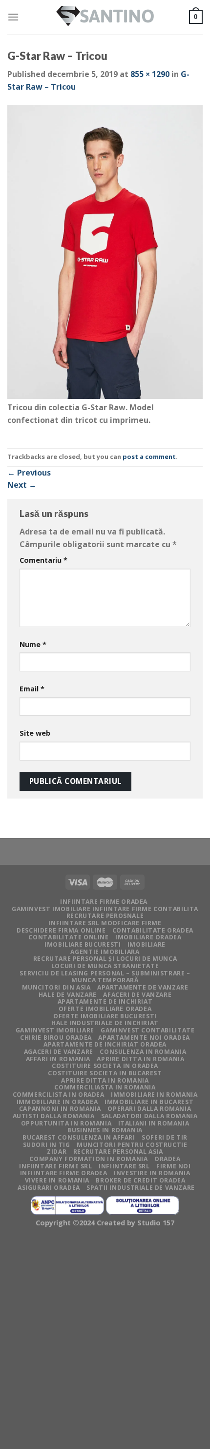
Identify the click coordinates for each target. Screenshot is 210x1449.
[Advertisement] (105, 1340)
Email (32, 688)
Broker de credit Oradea (140, 1180)
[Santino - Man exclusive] (105, 17)
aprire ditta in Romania (140, 1059)
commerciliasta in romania (104, 1087)
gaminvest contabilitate (147, 1030)
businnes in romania (105, 1130)
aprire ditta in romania (104, 1080)
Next (22, 484)
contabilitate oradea (152, 930)
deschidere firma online (61, 930)
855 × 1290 (149, 74)
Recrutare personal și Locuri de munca (105, 958)
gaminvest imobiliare (55, 1030)
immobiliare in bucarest (149, 1102)
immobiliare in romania (154, 1094)
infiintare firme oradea (103, 901)
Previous (29, 472)
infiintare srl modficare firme (104, 923)
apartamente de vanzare (142, 987)
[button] (105, 253)
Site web (35, 733)
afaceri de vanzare (137, 995)
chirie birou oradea (56, 1037)
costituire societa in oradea (105, 1066)
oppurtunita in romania (66, 1123)
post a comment (149, 456)
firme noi (173, 1166)
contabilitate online (68, 937)
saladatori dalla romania (149, 1116)
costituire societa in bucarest (105, 1073)
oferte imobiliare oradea (105, 1009)
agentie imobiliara (104, 952)
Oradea (167, 1159)
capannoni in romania (60, 1109)
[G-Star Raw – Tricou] (105, 252)
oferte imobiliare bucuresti (105, 1016)
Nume (33, 644)
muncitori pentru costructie (132, 1145)
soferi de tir (165, 1137)
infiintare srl (124, 1166)
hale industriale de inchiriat (105, 1023)
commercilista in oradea (59, 1094)
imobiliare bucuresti (82, 944)
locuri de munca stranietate (105, 966)
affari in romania (58, 1059)
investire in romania (152, 1173)
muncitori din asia (56, 987)
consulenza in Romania (143, 1052)
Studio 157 (155, 1222)
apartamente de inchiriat (105, 1001)
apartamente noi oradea (143, 1037)
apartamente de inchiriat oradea (105, 1044)
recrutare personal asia (118, 1151)
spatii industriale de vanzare (140, 1187)
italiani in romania (153, 1123)
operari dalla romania (149, 1109)
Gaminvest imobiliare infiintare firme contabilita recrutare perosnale (105, 912)
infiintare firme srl (55, 1166)
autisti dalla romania (54, 1116)
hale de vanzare (68, 995)
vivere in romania (57, 1180)
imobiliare (146, 944)
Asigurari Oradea (49, 1187)
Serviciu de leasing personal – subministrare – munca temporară (105, 977)
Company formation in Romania (88, 1159)
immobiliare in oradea (57, 1102)
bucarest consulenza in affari (78, 1137)
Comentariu (43, 560)
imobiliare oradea (148, 937)
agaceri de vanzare (58, 1052)
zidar (56, 1151)
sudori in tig (46, 1145)
